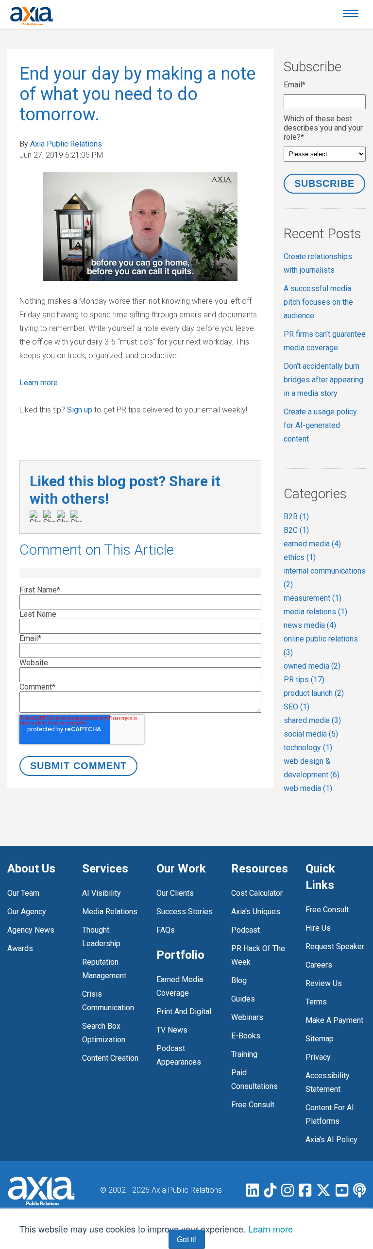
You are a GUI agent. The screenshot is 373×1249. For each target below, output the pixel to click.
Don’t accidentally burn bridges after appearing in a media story (323, 380)
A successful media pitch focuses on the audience (318, 302)
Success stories (184, 911)
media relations (315, 611)
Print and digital (183, 1011)
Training (244, 1054)
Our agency (26, 911)
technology (308, 747)
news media (310, 625)
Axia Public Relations (66, 143)
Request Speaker (334, 946)
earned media (312, 543)
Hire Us (318, 928)
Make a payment (334, 1020)
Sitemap (319, 1038)
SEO (296, 706)
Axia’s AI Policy (331, 1139)
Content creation (110, 1058)
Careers (318, 965)
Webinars (247, 1017)
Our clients (175, 893)
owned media (312, 666)
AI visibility (101, 893)
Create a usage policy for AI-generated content (320, 425)
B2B (296, 516)
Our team (23, 893)
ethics (300, 557)
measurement (312, 598)
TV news (171, 1030)
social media (311, 734)
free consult (252, 1104)
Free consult (327, 909)
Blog (239, 980)
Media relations (109, 911)
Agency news (30, 930)
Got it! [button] (187, 1239)
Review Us (323, 983)
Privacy (318, 1057)
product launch (314, 693)
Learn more (38, 382)
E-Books (245, 1035)
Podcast (245, 930)
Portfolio (180, 955)
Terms (316, 1001)
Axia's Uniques (255, 911)
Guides (243, 998)
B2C (296, 530)
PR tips (304, 679)
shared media (312, 720)
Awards (20, 948)
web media (308, 788)
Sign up (79, 409)
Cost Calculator (257, 893)
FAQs (165, 930)
